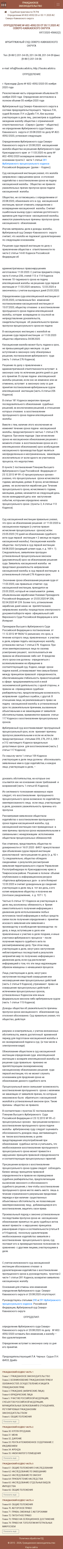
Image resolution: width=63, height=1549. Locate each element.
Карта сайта (31, 1547)
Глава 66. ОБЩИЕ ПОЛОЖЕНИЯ (17, 1490)
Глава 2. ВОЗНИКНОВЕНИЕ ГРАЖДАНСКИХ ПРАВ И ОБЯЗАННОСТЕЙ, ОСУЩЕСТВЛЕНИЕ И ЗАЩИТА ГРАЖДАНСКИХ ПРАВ (27, 1383)
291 (41, 1300)
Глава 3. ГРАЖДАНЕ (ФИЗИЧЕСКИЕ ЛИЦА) (23, 1391)
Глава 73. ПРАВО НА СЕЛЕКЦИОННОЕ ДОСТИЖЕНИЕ (28, 1519)
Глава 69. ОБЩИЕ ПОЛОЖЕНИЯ (17, 1504)
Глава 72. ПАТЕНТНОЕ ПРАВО (16, 1515)
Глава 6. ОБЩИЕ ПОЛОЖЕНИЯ (17, 1416)
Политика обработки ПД (31, 1538)
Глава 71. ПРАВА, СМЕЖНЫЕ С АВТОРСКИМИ (24, 1512)
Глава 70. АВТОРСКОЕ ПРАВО (17, 1508)
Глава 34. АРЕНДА (11, 1449)
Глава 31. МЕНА (10, 1435)
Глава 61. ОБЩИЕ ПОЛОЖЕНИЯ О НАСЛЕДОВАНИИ (27, 1468)
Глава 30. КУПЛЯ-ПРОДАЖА (16, 1431)
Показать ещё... (11, 1421)
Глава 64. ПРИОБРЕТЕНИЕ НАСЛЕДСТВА (22, 1479)
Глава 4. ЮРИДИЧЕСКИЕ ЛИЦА (17, 1394)
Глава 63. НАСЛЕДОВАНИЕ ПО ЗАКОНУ (21, 1475)
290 (35, 1300)
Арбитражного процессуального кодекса (25, 163)
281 (45, 160)
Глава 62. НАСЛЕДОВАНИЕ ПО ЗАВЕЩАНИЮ (24, 1471)
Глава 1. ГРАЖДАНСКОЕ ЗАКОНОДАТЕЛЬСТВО (26, 1376)
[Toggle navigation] (58, 4)
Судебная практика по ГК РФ (24, 12)
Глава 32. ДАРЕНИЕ (12, 1438)
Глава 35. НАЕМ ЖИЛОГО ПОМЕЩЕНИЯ (21, 1453)
